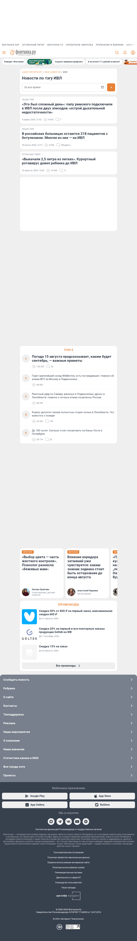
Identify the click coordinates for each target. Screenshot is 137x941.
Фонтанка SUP (10, 45)
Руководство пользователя (68, 882)
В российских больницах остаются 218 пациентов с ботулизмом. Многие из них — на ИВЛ (65, 136)
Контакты (10, 705)
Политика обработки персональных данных (68, 857)
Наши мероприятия (16, 732)
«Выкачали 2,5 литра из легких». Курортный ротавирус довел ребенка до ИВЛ (59, 161)
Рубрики (9, 688)
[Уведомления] (125, 52)
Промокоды (68, 604)
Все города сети (14, 766)
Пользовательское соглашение (69, 852)
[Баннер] (39, 62)
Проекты (9, 775)
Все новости (53, 72)
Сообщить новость (16, 679)
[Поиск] (117, 52)
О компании (11, 740)
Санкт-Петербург (32, 72)
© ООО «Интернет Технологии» (68, 919)
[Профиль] (133, 52)
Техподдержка (13, 714)
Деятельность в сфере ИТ (68, 877)
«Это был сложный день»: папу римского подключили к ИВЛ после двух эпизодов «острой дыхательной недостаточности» (67, 108)
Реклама (9, 723)
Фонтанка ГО (55, 45)
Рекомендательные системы (68, 872)
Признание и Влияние (110, 45)
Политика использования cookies (68, 867)
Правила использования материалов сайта (68, 862)
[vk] (68, 821)
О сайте (8, 697)
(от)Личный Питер (33, 45)
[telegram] (59, 821)
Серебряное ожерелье (79, 45)
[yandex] (86, 821)
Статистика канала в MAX (21, 758)
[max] (51, 821)
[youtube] (77, 821)
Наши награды (68, 887)
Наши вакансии (13, 749)
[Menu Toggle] (4, 52)
